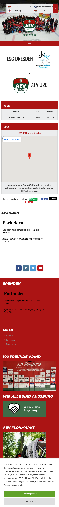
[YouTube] (40, 268)
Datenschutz (11, 344)
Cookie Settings (29, 501)
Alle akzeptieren (29, 493)
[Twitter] (33, 268)
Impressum (11, 340)
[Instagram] (26, 268)
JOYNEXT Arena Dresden (29, 133)
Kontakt (9, 335)
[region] (29, 482)
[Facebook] (19, 268)
